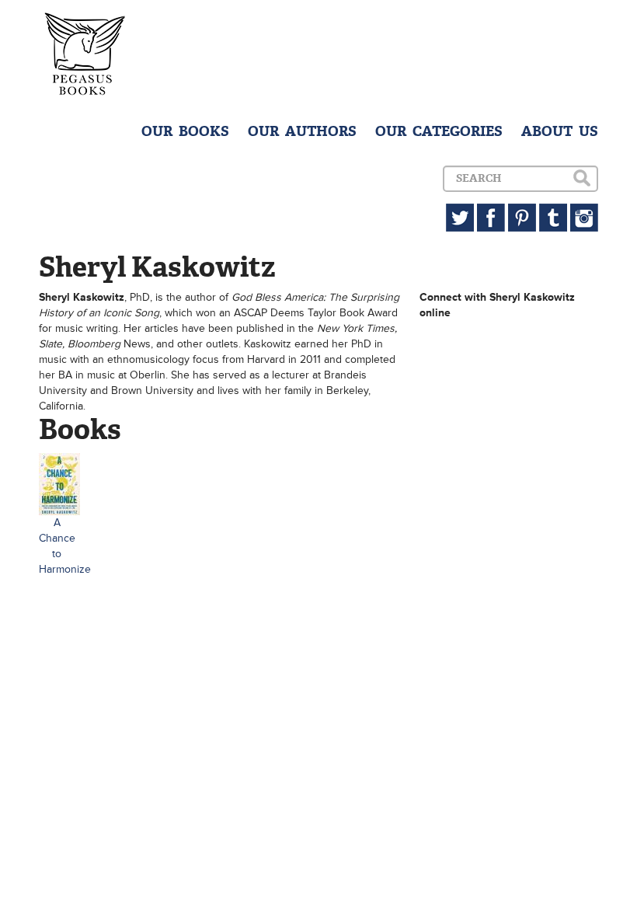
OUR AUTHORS (302, 131)
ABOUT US (559, 131)
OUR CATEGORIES (439, 131)
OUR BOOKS (185, 131)
